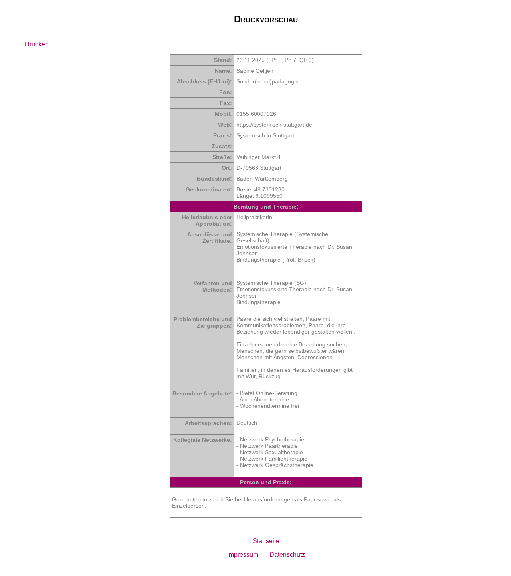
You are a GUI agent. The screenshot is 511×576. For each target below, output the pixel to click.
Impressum (242, 554)
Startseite (266, 541)
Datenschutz (287, 554)
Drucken (37, 44)
